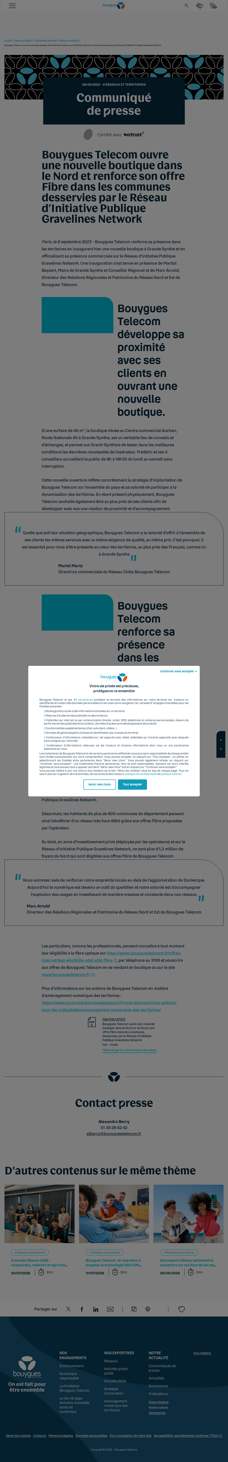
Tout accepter (132, 784)
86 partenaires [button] (83, 699)
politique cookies (171, 774)
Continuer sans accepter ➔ (178, 671)
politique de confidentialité (141, 774)
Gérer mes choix (99, 784)
